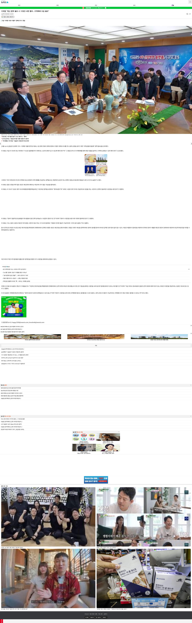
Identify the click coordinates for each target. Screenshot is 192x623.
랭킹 (57, 5)
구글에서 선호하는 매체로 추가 (8, 16)
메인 (19, 5)
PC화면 (86, 617)
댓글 (96, 345)
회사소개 (86, 614)
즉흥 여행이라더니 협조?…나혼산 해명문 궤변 (15, 278)
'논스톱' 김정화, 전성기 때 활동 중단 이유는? (15, 272)
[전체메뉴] (190, 2)
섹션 (96, 5)
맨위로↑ (105, 617)
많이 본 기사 (4, 486)
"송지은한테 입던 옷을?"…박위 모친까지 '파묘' (15, 275)
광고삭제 (1, 621)
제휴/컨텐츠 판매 (93, 614)
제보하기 (92, 617)
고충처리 (105, 614)
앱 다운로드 (98, 617)
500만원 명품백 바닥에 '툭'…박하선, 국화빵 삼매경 (16, 281)
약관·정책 (100, 614)
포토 (134, 5)
